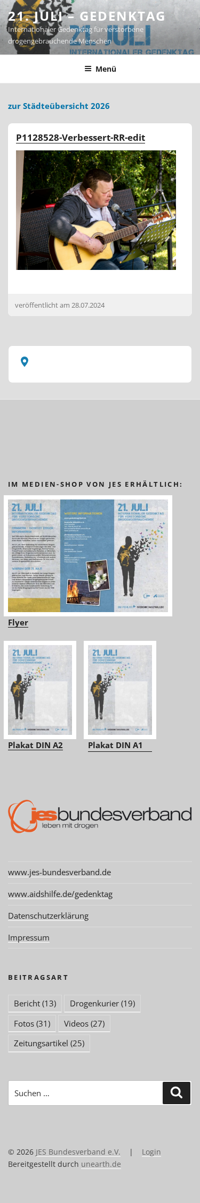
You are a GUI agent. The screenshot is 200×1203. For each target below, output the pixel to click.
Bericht (35, 1003)
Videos (84, 1023)
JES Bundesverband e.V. (78, 1152)
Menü (105, 69)
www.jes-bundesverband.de (59, 872)
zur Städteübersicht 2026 (59, 105)
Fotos (32, 1023)
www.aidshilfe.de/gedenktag (60, 893)
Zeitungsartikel (49, 1043)
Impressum (29, 937)
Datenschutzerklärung (48, 915)
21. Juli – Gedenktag (87, 15)
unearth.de (101, 1164)
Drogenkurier (102, 1003)
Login (151, 1152)
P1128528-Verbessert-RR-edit (80, 137)
